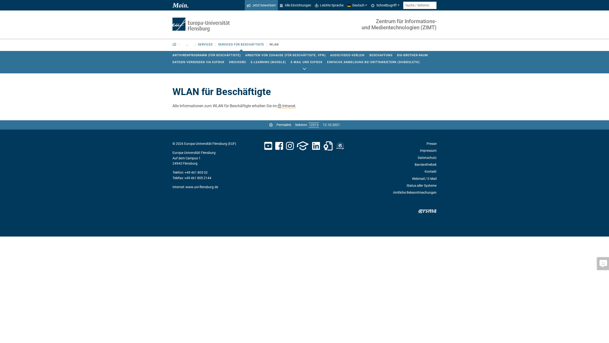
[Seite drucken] (271, 125)
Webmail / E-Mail (424, 179)
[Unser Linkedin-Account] (316, 146)
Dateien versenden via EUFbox (198, 62)
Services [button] (205, 44)
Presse (432, 144)
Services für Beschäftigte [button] (241, 44)
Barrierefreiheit (426, 164)
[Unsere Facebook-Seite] (279, 146)
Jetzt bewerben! (264, 5)
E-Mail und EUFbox (307, 62)
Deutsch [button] (358, 5)
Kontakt (431, 171)
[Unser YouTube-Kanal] (268, 146)
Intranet (288, 106)
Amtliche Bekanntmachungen (415, 192)
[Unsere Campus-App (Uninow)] (303, 146)
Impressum (428, 150)
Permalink (283, 125)
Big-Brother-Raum (412, 55)
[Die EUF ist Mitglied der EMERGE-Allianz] (340, 146)
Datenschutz (427, 158)
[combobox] (420, 5)
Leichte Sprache (332, 5)
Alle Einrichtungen (298, 5)
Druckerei (237, 62)
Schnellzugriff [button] (386, 5)
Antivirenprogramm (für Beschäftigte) (206, 55)
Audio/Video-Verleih (347, 55)
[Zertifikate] (328, 146)
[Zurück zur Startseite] (201, 25)
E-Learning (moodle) (268, 62)
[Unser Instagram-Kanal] (290, 146)
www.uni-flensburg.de (202, 187)
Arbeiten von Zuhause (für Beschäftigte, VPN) (285, 55)
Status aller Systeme (422, 185)
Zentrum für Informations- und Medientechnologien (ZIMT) (399, 24)
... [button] (187, 44)
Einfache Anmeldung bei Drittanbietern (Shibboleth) (373, 62)
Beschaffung (381, 55)
